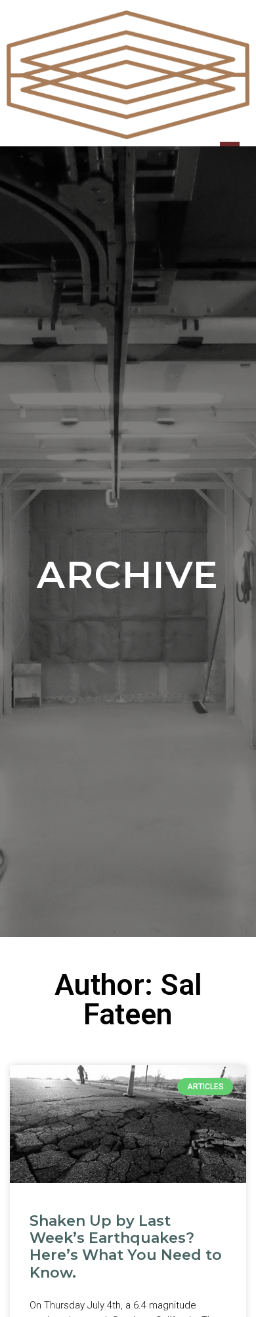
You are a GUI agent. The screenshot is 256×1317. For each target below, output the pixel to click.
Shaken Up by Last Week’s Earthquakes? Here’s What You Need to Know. (126, 1247)
